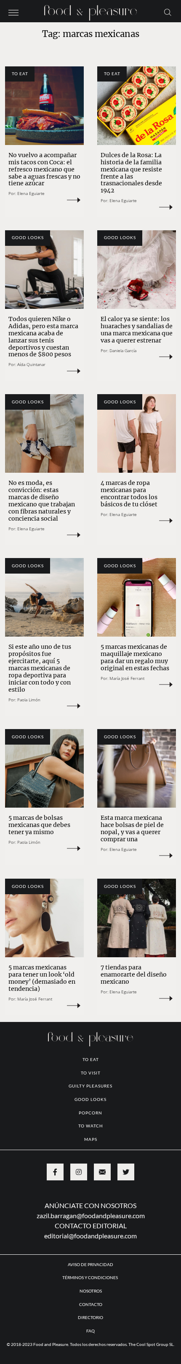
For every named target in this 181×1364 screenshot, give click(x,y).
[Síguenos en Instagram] (78, 1172)
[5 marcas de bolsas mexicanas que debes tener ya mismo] (44, 768)
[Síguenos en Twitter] (125, 1172)
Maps (90, 1139)
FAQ (90, 1330)
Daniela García (122, 350)
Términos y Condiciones (90, 1277)
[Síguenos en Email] (102, 1172)
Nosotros (91, 1290)
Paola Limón (28, 700)
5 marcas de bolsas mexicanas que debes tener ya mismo (39, 825)
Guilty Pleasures (90, 1085)
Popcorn (90, 1112)
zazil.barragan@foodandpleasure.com (91, 1215)
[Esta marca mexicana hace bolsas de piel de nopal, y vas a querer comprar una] (136, 768)
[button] (13, 12)
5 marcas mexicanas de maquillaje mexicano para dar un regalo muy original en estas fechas (135, 657)
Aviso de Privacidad (90, 1264)
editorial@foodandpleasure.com (90, 1236)
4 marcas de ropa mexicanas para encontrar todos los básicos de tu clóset (129, 493)
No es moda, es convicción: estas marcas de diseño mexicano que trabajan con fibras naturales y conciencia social (41, 500)
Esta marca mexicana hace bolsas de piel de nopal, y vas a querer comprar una (132, 828)
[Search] (167, 12)
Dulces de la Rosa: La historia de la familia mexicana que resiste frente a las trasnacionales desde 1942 (131, 173)
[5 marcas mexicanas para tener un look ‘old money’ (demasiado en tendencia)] (44, 918)
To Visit (91, 1072)
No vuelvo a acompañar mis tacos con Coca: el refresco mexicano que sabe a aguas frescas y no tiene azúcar (44, 169)
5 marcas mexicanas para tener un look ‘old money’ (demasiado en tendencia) (41, 978)
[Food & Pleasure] (90, 10)
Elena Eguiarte (31, 193)
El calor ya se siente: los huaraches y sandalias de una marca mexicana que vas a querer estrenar (137, 329)
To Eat (20, 73)
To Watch (90, 1125)
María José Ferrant (126, 678)
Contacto (90, 1304)
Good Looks (28, 237)
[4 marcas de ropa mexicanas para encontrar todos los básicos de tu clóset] (136, 433)
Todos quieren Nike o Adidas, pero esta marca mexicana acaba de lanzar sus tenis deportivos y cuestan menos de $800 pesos (43, 336)
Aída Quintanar (31, 364)
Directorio (90, 1317)
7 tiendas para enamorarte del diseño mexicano (134, 974)
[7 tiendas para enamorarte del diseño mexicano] (136, 918)
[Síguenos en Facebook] (55, 1172)
